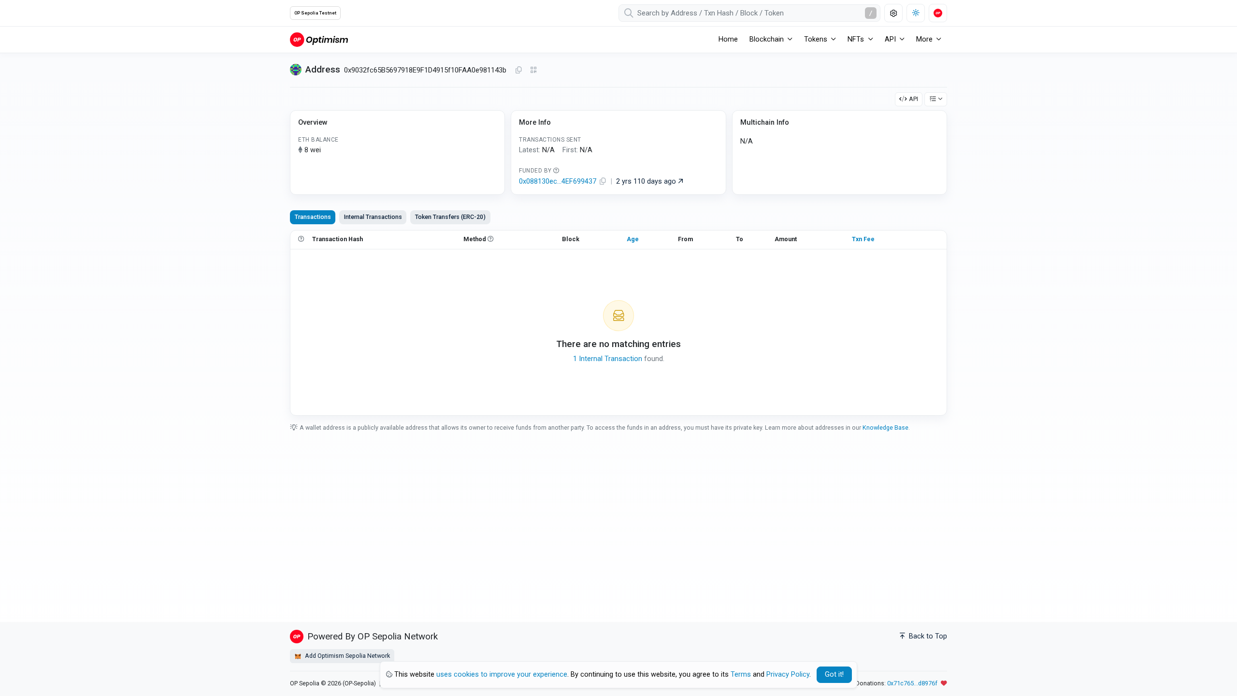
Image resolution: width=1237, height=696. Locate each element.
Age (633, 239)
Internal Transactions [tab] (373, 216)
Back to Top (927, 636)
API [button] (890, 39)
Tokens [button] (815, 39)
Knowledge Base (885, 427)
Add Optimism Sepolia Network (346, 655)
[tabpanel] (618, 323)
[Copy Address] (518, 70)
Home (728, 39)
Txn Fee (863, 239)
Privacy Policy (787, 674)
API (913, 98)
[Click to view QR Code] (534, 70)
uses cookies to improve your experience (501, 674)
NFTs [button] (856, 39)
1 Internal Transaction (607, 359)
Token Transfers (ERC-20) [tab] (450, 216)
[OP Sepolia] (319, 39)
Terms (741, 674)
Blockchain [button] (766, 39)
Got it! (834, 674)
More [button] (924, 39)
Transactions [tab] (313, 216)
